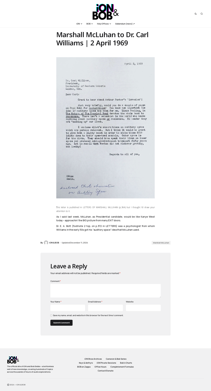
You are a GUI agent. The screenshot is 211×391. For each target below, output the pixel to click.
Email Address (95, 301)
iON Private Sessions (106, 362)
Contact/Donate (105, 370)
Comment (55, 281)
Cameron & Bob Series (116, 359)
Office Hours (100, 366)
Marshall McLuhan (161, 242)
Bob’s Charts (126, 362)
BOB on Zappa (84, 366)
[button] (195, 13)
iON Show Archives (93, 359)
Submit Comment (61, 322)
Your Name (55, 301)
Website (130, 301)
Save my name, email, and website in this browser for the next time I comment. (88, 315)
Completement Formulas (122, 366)
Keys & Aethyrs (86, 362)
